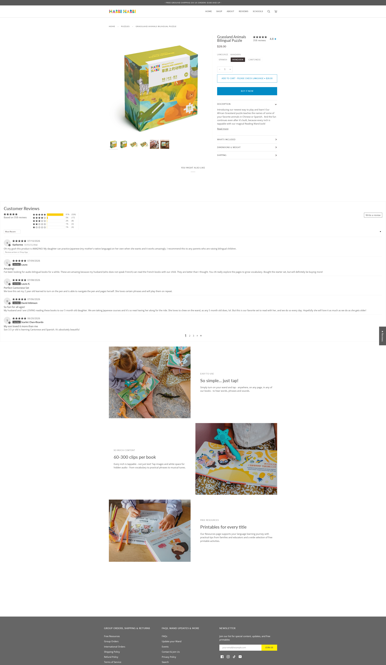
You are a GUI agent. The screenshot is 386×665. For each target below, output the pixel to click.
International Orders (114, 646)
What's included (226, 139)
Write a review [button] (373, 215)
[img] (20, 240)
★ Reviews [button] (382, 335)
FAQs (164, 636)
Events (165, 646)
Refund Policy (111, 656)
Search (165, 661)
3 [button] (193, 335)
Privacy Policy (169, 656)
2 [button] (189, 335)
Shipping (221, 155)
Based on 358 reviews (15, 217)
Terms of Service (112, 661)
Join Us (269, 647)
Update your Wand (171, 641)
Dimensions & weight (229, 147)
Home (112, 26)
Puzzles (125, 26)
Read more (222, 128)
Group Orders (111, 641)
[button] (260, 36)
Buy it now (247, 91)
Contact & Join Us (171, 651)
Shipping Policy (112, 651)
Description (224, 104)
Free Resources (112, 636)
